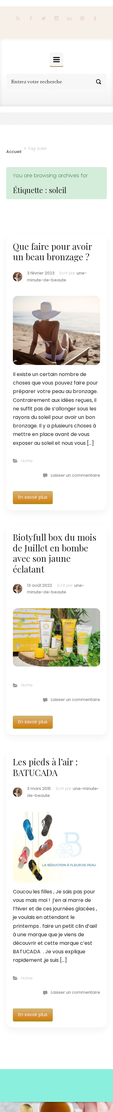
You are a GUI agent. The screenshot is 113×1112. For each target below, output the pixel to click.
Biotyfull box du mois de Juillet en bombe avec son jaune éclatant (54, 553)
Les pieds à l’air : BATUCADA (45, 767)
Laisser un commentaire (75, 475)
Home (26, 460)
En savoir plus (32, 497)
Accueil (13, 151)
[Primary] (56, 59)
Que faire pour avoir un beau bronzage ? (52, 251)
